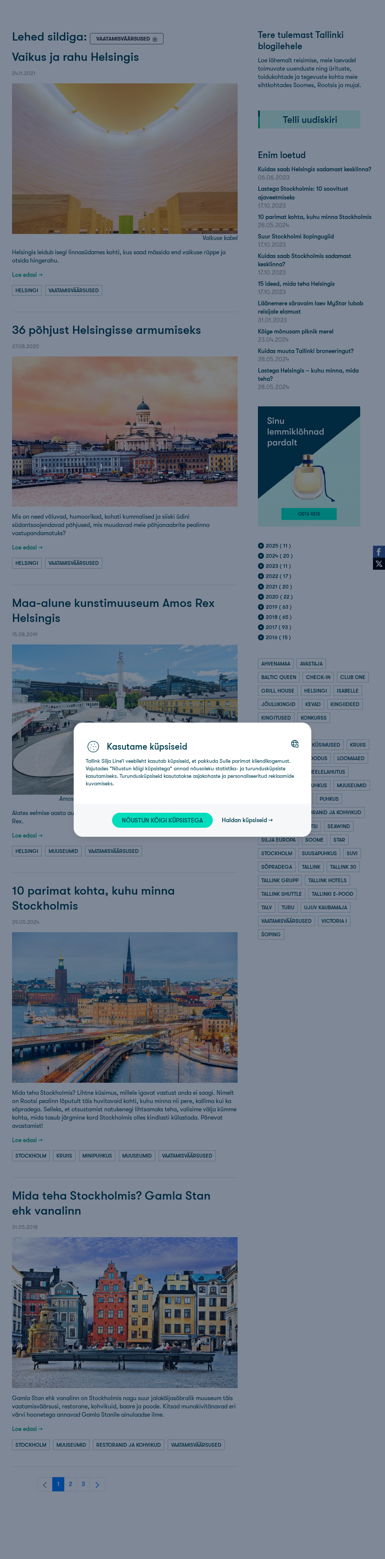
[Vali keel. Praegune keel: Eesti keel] (294, 743)
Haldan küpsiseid (244, 820)
